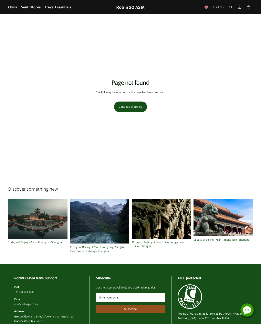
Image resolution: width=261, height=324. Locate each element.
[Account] (239, 7)
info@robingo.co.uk (26, 304)
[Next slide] (61, 218)
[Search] (230, 7)
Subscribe (130, 309)
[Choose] (61, 232)
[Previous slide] (14, 218)
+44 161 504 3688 (24, 292)
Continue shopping (130, 106)
